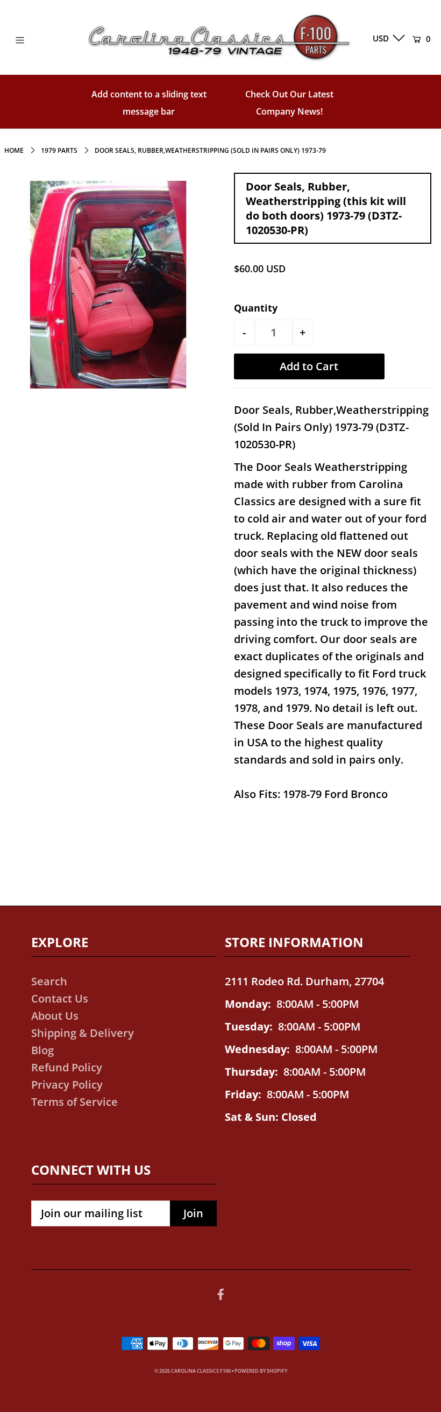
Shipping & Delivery (82, 1033)
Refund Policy (66, 1067)
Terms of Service (74, 1102)
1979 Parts (59, 150)
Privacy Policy (67, 1084)
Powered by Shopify (260, 1370)
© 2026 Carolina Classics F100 (192, 1370)
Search (49, 981)
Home (14, 150)
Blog (42, 1050)
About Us (55, 1015)
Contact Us (59, 998)
